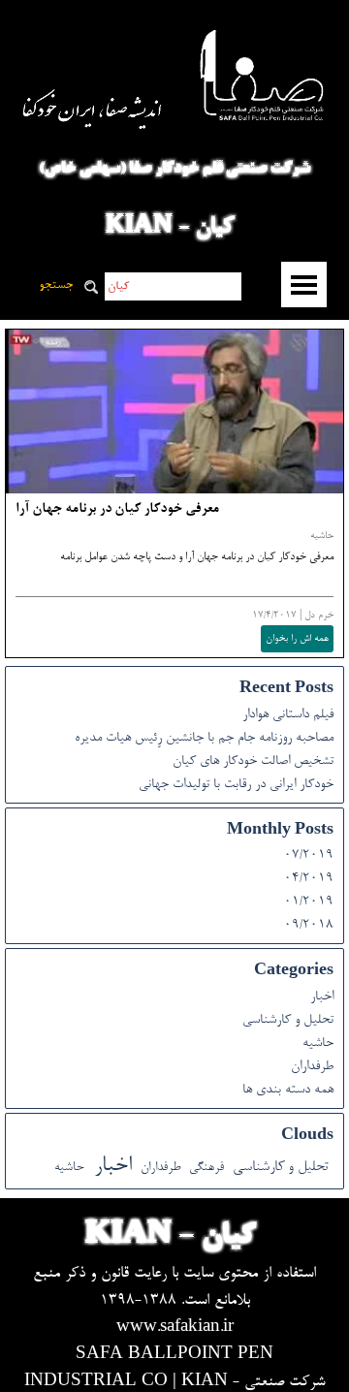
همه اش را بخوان (297, 639)
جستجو (56, 286)
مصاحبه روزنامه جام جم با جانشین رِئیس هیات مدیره (204, 738)
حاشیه (321, 536)
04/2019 (308, 879)
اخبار (321, 997)
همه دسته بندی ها (287, 1090)
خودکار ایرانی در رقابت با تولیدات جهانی (236, 785)
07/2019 (308, 856)
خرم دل (318, 615)
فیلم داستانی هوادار (287, 715)
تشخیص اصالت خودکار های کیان (253, 762)
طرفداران (312, 1067)
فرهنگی (206, 1167)
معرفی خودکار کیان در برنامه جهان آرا (117, 510)
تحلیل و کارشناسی (287, 1020)
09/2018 (308, 925)
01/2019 (308, 902)
